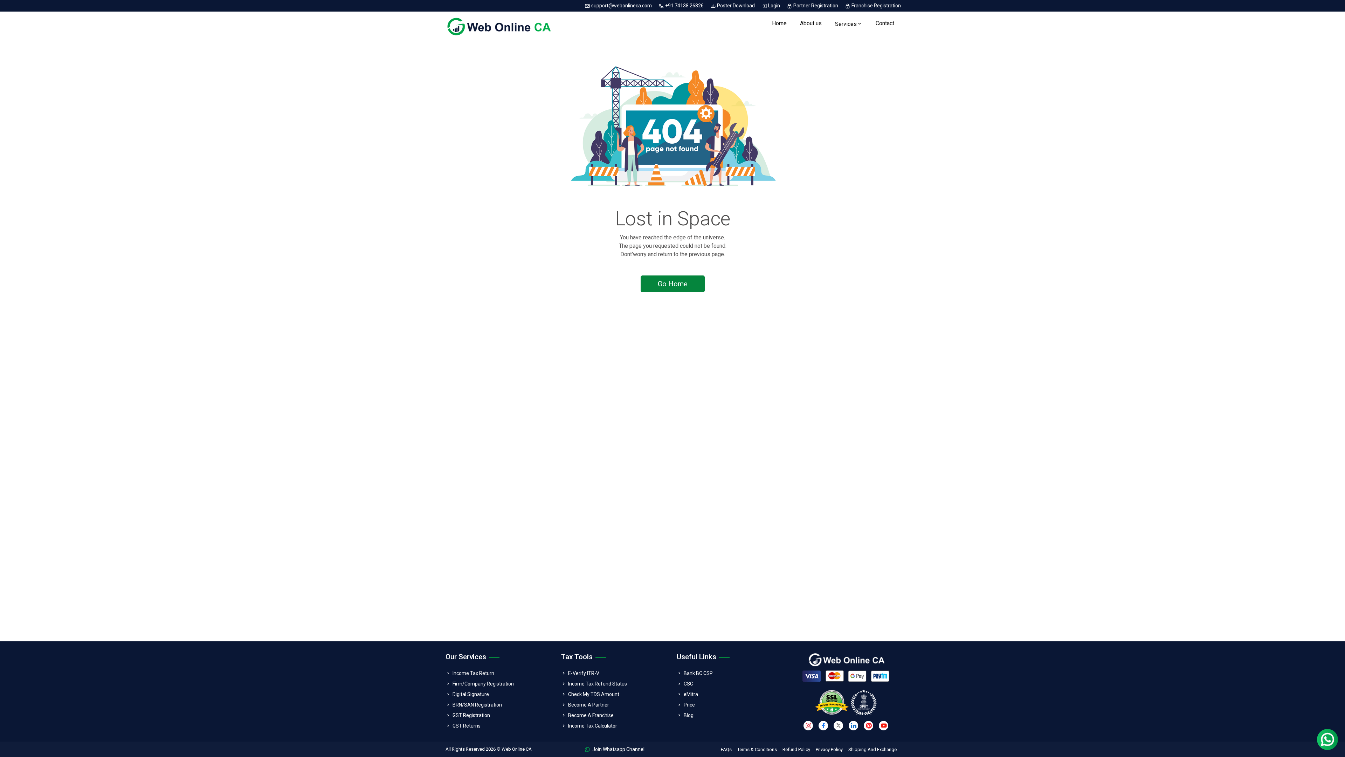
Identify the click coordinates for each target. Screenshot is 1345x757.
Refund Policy (796, 749)
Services (846, 24)
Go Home (673, 284)
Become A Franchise (591, 715)
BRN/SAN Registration (477, 705)
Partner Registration (815, 5)
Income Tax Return (473, 673)
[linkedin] (853, 725)
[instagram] (808, 725)
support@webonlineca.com (621, 5)
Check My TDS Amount (593, 694)
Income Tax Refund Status (597, 684)
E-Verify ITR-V (583, 673)
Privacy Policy (829, 749)
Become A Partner (588, 705)
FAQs (726, 749)
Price (689, 705)
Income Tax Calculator (592, 726)
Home (779, 23)
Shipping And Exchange (872, 749)
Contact (885, 23)
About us (811, 23)
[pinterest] (868, 725)
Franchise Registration (875, 5)
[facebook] (823, 725)
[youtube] (883, 725)
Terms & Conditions (757, 749)
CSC (688, 684)
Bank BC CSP (698, 673)
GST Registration (471, 715)
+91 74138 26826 (684, 5)
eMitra (691, 694)
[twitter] (838, 725)
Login (774, 5)
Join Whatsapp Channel (617, 749)
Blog (689, 715)
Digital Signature (471, 694)
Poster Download (736, 5)
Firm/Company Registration (483, 684)
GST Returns (467, 726)
